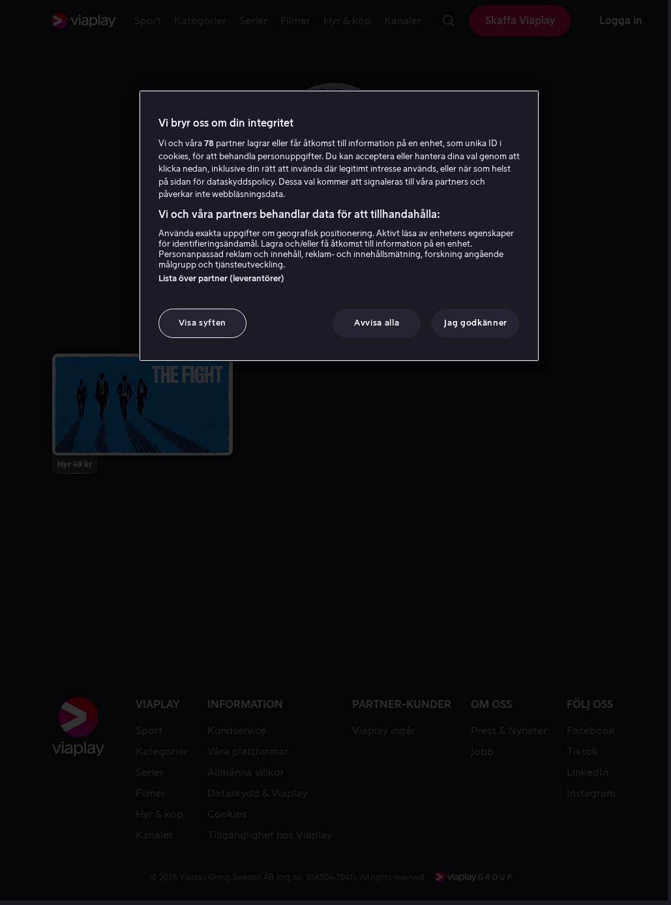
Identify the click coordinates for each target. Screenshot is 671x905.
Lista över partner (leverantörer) (221, 278)
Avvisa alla (376, 322)
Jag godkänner (475, 322)
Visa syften (202, 322)
